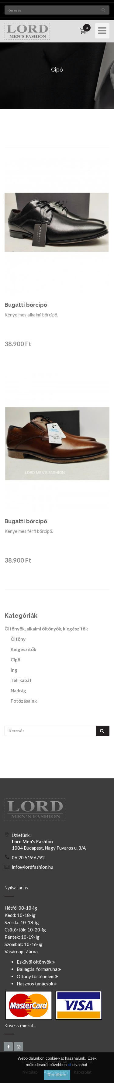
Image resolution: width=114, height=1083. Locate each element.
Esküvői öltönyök (34, 961)
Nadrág (18, 690)
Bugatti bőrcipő (26, 305)
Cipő (15, 659)
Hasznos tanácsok (35, 983)
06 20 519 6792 (28, 857)
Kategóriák (21, 615)
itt (69, 1064)
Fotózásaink (24, 701)
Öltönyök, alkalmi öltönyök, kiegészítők (46, 628)
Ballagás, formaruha (37, 969)
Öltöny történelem (36, 976)
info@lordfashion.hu (32, 867)
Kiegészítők (23, 649)
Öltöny (18, 639)
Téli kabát (21, 680)
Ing (14, 670)
